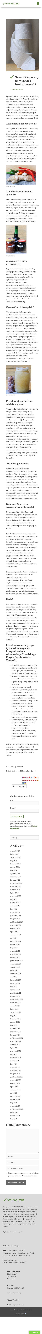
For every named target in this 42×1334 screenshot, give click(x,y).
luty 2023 (13, 986)
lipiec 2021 (14, 1047)
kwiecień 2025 (15, 902)
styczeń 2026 (15, 873)
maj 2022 (13, 1015)
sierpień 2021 (15, 1044)
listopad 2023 (15, 957)
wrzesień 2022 (15, 1002)
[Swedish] (23, 783)
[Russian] (33, 780)
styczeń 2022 (15, 1028)
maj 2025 (13, 899)
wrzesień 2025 (15, 886)
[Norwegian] (27, 780)
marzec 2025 (15, 905)
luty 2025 (13, 909)
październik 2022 (16, 999)
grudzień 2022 (15, 993)
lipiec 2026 (14, 854)
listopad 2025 (15, 880)
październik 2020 (16, 1077)
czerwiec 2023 (15, 973)
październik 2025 (16, 883)
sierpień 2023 (15, 967)
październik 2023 (16, 960)
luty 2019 (13, 1119)
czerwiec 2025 (15, 896)
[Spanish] (37, 780)
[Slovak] (35, 780)
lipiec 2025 (14, 893)
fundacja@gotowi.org (14, 1293)
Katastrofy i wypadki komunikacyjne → (21, 771)
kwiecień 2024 (15, 941)
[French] (33, 777)
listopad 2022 (15, 996)
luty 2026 (13, 870)
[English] (29, 777)
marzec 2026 (15, 867)
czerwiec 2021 (15, 1051)
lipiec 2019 (14, 1112)
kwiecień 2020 (15, 1096)
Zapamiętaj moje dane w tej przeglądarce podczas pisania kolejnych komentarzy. (23, 1174)
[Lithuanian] (25, 780)
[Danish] (27, 777)
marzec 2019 (15, 1115)
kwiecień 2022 (15, 1018)
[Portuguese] (31, 780)
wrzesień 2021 (15, 1041)
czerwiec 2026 (15, 857)
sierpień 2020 (15, 1083)
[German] (35, 777)
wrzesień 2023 (15, 964)
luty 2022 (13, 1025)
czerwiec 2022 (15, 1012)
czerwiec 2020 (15, 1089)
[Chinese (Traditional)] (23, 777)
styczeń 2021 (15, 1067)
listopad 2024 (15, 918)
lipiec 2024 (14, 931)
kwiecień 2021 (15, 1057)
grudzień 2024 (15, 915)
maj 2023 (13, 976)
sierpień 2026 (15, 851)
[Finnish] (31, 777)
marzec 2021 (15, 1060)
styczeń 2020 (15, 1106)
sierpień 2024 (15, 928)
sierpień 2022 (15, 1006)
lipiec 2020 (14, 1086)
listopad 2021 (15, 1035)
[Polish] (29, 780)
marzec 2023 (15, 983)
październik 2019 (16, 1109)
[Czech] (25, 777)
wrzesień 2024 (15, 925)
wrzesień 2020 (15, 1080)
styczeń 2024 (15, 951)
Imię (11, 800)
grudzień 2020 (15, 1070)
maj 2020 (13, 1093)
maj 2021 (13, 1054)
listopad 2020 (15, 1073)
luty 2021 (13, 1064)
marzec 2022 (15, 1022)
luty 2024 (13, 947)
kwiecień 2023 (15, 980)
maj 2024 (13, 938)
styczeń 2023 (15, 989)
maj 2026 (13, 860)
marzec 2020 (15, 1099)
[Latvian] (23, 780)
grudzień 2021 (15, 1031)
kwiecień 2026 (15, 863)
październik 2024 (16, 922)
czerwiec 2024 (15, 935)
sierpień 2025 (15, 889)
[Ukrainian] (25, 783)
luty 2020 (13, 1102)
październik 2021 (16, 1038)
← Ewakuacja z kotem (14, 766)
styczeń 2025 (15, 912)
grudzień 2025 (15, 876)
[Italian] (37, 777)
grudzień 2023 (15, 954)
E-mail (13, 808)
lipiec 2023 (14, 970)
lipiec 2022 (14, 1009)
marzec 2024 (15, 944)
